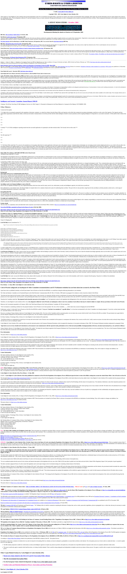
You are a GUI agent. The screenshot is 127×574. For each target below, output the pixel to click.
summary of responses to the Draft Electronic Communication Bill (82, 500)
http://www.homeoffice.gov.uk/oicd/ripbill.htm (65, 204)
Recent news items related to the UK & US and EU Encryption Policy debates (27, 556)
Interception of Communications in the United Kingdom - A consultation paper (56, 496)
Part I (53, 494)
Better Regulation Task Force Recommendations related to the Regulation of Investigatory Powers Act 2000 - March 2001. (28, 65)
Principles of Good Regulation (15, 67)
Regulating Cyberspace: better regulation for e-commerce (93, 66)
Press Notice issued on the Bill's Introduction (13, 494)
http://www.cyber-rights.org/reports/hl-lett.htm (53, 480)
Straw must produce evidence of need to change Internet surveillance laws (26, 48)
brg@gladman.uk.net (32, 369)
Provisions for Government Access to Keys (34, 511)
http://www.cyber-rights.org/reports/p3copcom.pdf (107, 339)
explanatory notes (62, 532)
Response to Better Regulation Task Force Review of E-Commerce (35, 66)
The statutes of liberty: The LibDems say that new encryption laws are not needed (106, 54)
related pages (28, 67)
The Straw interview (5, 41)
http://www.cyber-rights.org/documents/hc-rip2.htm (91, 522)
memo (32, 505)
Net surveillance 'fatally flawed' (13, 34)
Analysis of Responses (53, 500)
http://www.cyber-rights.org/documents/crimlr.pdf (100, 62)
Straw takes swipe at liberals (33, 46)
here (86, 486)
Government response (38, 67)
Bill (53, 532)
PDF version (108, 66)
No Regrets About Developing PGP (18, 57)
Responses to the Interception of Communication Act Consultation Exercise (20, 500)
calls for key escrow (11, 37)
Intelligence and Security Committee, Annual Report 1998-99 (19, 101)
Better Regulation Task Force (64, 66)
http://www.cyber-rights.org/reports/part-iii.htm (67, 337)
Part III (58, 494)
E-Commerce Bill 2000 (10, 505)
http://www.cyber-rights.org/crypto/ (9, 350)
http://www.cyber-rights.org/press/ (19, 334)
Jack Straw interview (58, 41)
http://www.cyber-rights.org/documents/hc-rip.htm (98, 528)
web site (82, 532)
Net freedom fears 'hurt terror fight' (14, 43)
